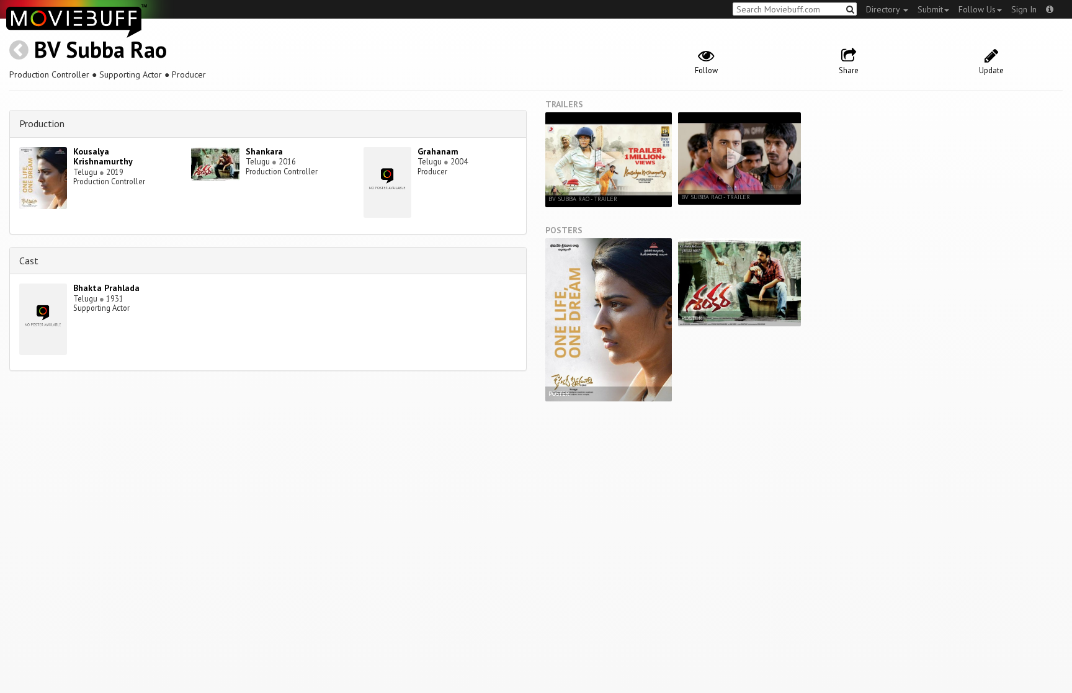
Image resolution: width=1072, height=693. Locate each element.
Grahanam (438, 151)
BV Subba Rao (100, 49)
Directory (884, 9)
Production (42, 123)
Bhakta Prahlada (106, 287)
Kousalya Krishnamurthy (103, 157)
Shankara (264, 151)
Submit (930, 9)
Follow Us (977, 9)
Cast (28, 260)
